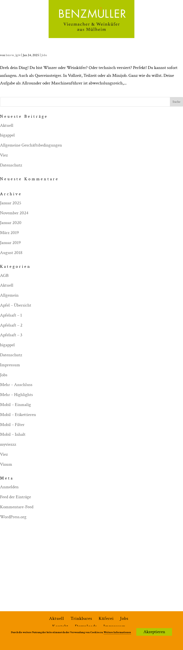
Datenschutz (11, 165)
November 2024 (14, 213)
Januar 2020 (10, 223)
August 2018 (11, 253)
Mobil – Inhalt (12, 434)
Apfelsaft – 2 (11, 325)
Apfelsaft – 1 (11, 315)
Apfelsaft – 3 (11, 335)
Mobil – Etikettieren (18, 415)
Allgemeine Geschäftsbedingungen (31, 145)
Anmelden (9, 487)
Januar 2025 (10, 203)
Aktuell (6, 125)
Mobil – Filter (12, 425)
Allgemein (9, 295)
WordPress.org (13, 517)
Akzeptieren (154, 632)
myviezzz (8, 444)
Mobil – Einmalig (15, 405)
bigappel (7, 135)
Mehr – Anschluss (16, 385)
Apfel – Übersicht (15, 305)
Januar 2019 (10, 243)
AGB (4, 276)
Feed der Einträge (15, 497)
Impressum (10, 365)
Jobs (44, 55)
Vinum (6, 464)
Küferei (106, 618)
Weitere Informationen (117, 632)
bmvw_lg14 (13, 55)
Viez (4, 155)
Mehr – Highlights (16, 395)
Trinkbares (81, 618)
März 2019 (9, 233)
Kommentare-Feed (16, 507)
